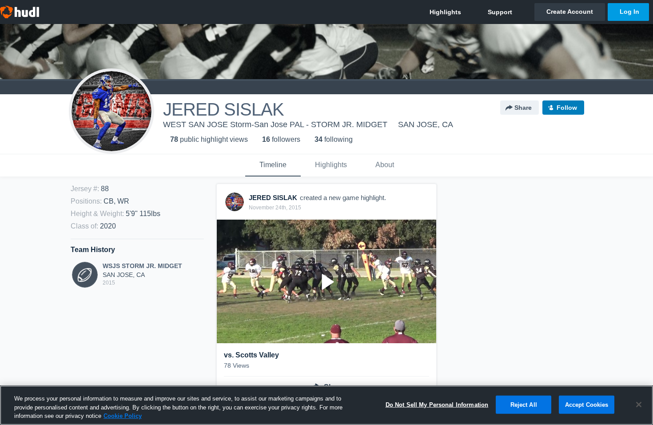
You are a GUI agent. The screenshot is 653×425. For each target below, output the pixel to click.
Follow (567, 107)
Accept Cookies (587, 404)
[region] (326, 405)
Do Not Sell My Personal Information (437, 404)
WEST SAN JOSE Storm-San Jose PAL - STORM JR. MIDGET (275, 124)
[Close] (639, 404)
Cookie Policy (123, 416)
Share (523, 107)
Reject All (523, 404)
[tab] (273, 165)
